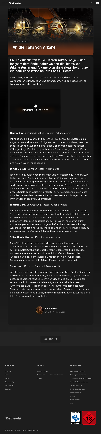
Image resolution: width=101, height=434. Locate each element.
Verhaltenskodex (75, 392)
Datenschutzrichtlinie (77, 371)
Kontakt (72, 396)
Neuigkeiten (9, 385)
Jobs (71, 403)
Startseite (8, 371)
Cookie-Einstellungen (77, 389)
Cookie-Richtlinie (76, 385)
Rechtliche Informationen (79, 382)
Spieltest (8, 389)
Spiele (7, 375)
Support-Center (43, 371)
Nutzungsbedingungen (78, 375)
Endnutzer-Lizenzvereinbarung (81, 378)
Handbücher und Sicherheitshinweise (50, 375)
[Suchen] (92, 2)
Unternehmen (75, 400)
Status (39, 378)
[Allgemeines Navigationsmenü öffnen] (3, 2)
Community (9, 382)
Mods (7, 378)
